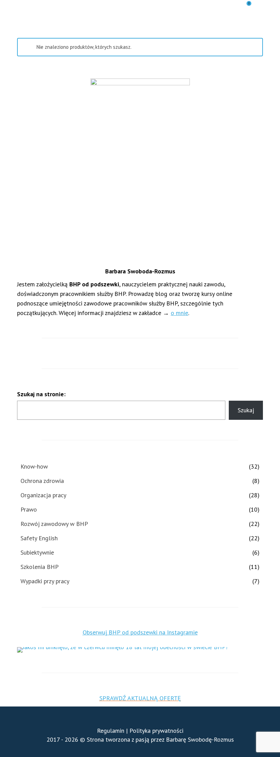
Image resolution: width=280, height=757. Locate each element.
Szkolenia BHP (39, 567)
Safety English (39, 538)
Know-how (34, 466)
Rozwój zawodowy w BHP (54, 524)
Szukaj (246, 410)
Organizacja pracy (43, 495)
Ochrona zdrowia (42, 481)
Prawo (28, 509)
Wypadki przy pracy (44, 581)
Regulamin (110, 730)
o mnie (179, 313)
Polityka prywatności (156, 730)
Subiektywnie (37, 552)
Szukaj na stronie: (41, 394)
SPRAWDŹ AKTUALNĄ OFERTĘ (140, 698)
